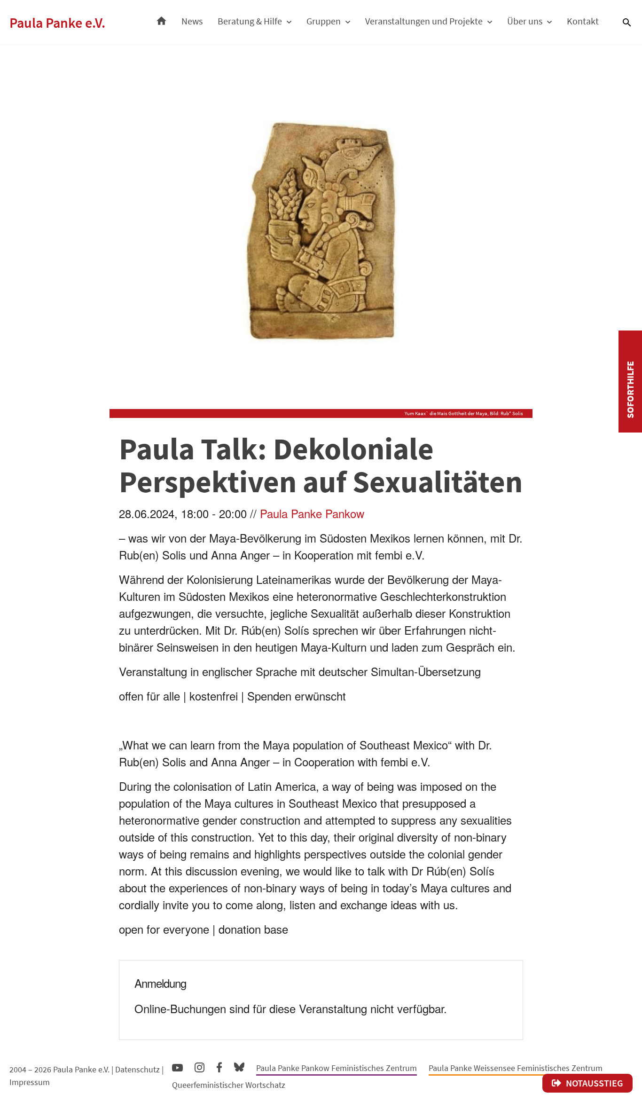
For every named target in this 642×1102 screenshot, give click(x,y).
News (192, 21)
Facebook (219, 1065)
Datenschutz (137, 1069)
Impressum (29, 1082)
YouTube (177, 1067)
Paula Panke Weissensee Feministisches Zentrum (516, 1068)
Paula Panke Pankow (312, 513)
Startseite (161, 18)
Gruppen (323, 21)
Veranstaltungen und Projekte (424, 21)
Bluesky (239, 1066)
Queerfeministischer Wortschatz (228, 1084)
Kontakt (583, 21)
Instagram (199, 1066)
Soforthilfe (630, 389)
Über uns (524, 21)
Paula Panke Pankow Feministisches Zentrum (336, 1068)
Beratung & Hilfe (250, 21)
